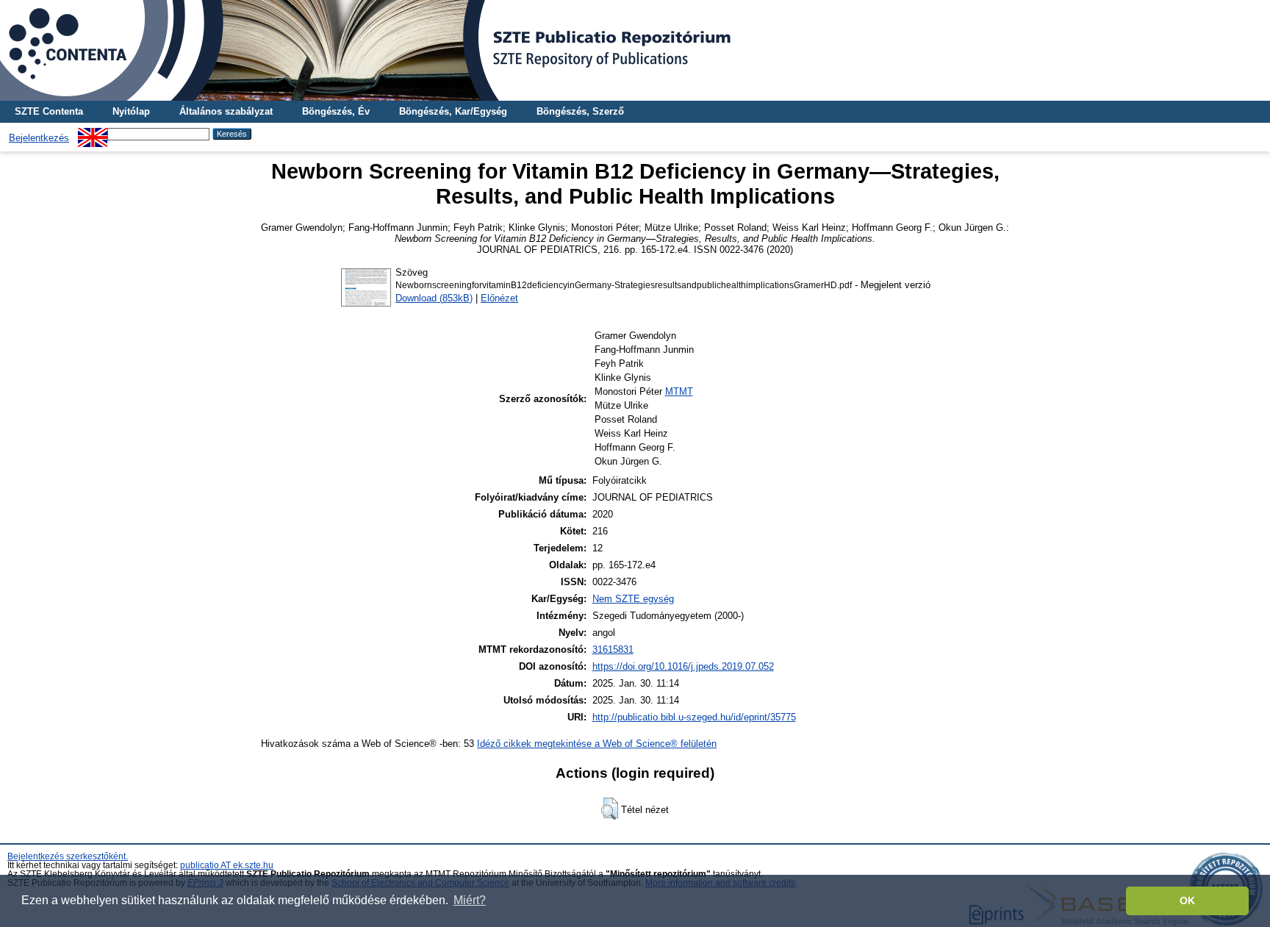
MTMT (679, 391)
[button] (609, 809)
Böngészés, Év (336, 111)
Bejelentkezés (39, 137)
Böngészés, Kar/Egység (453, 111)
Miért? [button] (469, 900)
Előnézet (499, 298)
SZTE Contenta (49, 111)
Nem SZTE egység (633, 598)
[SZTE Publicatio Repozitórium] (635, 50)
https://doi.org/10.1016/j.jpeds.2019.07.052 (683, 666)
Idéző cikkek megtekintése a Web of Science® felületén (597, 743)
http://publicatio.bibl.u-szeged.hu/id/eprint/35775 (694, 717)
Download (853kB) (434, 298)
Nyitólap (131, 111)
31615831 (613, 649)
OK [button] (1187, 900)
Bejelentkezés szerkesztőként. (67, 856)
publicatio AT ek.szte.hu (226, 865)
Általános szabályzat (226, 111)
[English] (92, 133)
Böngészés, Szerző (580, 111)
